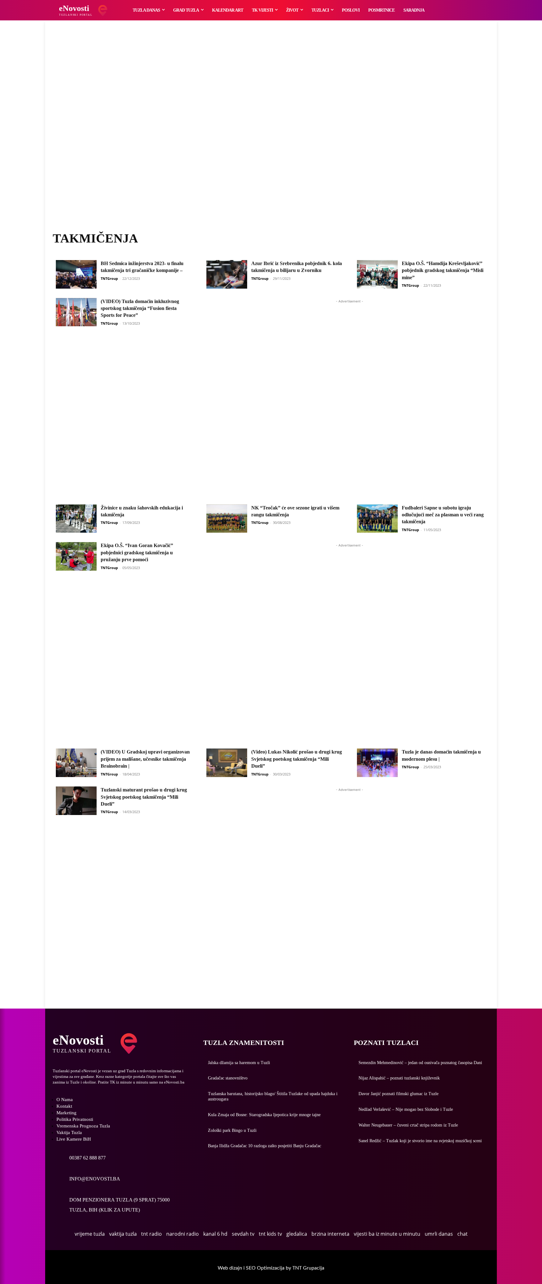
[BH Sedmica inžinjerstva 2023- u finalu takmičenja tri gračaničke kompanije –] (76, 274)
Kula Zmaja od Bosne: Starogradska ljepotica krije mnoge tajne (264, 1114)
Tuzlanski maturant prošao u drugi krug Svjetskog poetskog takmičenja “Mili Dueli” (144, 797)
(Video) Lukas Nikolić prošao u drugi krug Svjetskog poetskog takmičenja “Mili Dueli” (296, 759)
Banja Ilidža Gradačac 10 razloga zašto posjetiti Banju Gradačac (264, 1145)
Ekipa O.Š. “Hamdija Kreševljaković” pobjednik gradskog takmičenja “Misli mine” (442, 270)
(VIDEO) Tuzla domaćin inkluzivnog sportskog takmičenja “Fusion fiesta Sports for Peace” (140, 308)
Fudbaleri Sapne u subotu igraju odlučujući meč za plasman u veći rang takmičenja (443, 515)
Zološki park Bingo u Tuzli (232, 1130)
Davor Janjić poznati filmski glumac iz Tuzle (398, 1093)
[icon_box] (79, 1154)
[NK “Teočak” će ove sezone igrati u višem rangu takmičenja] (226, 518)
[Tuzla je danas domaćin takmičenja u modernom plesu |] (377, 763)
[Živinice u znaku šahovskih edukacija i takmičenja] (76, 518)
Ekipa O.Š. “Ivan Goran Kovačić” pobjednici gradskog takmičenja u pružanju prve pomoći (137, 552)
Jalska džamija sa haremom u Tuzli (239, 1062)
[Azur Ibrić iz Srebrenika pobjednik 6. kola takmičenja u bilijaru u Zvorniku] (226, 274)
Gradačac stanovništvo (227, 1078)
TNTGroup (109, 278)
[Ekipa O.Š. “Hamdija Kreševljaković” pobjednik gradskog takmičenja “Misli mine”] (377, 274)
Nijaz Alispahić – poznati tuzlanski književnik (399, 1078)
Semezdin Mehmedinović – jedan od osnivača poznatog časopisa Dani (420, 1062)
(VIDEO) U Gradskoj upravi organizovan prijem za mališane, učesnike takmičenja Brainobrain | (145, 759)
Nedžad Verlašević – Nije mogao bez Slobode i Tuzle (406, 1109)
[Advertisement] (271, 133)
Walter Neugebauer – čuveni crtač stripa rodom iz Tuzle (408, 1125)
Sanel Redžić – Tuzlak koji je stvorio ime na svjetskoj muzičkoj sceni (420, 1140)
